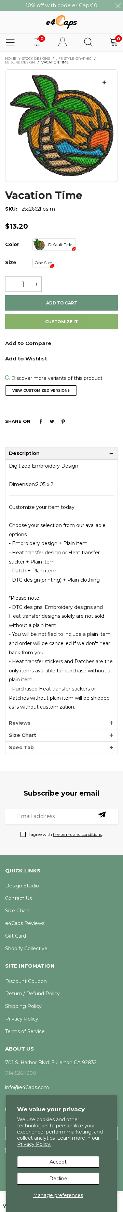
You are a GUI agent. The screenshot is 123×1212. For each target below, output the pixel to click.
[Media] (104, 82)
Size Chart (22, 735)
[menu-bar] (10, 42)
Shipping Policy (23, 1006)
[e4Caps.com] (61, 22)
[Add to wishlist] (61, 358)
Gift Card (15, 936)
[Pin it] (63, 421)
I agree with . (66, 834)
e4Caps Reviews (24, 923)
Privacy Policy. (34, 1144)
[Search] (88, 42)
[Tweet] (52, 421)
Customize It (61, 321)
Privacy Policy (21, 1019)
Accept (58, 1162)
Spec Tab (21, 747)
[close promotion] (118, 5)
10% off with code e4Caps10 (61, 5)
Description (24, 453)
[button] (10, 284)
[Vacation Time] (61, 125)
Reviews (19, 723)
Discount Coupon (26, 981)
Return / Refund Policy (32, 993)
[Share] (41, 421)
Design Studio (22, 886)
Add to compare (61, 346)
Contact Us (18, 898)
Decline (58, 1178)
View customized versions (41, 390)
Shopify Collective (26, 948)
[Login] (63, 42)
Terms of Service (25, 1031)
